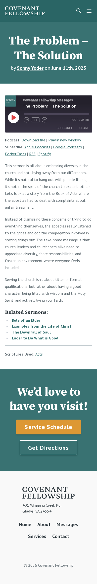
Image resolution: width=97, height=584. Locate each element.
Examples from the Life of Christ (41, 326)
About (43, 524)
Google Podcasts (67, 146)
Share (84, 128)
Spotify (45, 153)
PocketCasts (15, 153)
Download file (33, 139)
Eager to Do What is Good (35, 338)
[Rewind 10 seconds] (26, 120)
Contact (60, 536)
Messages (67, 524)
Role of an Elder (26, 320)
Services (37, 536)
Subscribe (65, 128)
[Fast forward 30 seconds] (44, 120)
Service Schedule (48, 427)
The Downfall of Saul (31, 332)
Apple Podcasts (37, 146)
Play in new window (64, 139)
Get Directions (48, 447)
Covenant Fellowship (25, 11)
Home (25, 524)
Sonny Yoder (30, 68)
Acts (39, 354)
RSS (32, 153)
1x (35, 120)
